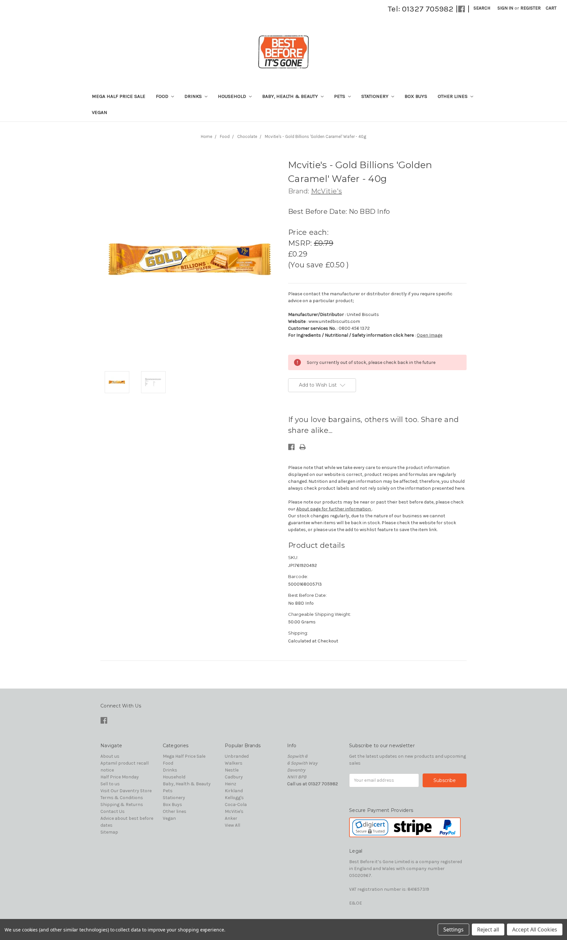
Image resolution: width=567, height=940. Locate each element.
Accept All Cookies (534, 929)
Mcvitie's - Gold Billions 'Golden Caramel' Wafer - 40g (315, 136)
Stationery (375, 96)
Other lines (453, 96)
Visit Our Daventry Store (126, 791)
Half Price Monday (119, 777)
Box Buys (416, 96)
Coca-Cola (236, 804)
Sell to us (110, 784)
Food (163, 96)
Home (206, 136)
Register (530, 8)
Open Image (429, 335)
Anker (231, 818)
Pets (340, 96)
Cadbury (234, 777)
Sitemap (109, 832)
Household (232, 96)
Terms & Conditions (121, 797)
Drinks (193, 96)
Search (481, 8)
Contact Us (112, 811)
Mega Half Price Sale (118, 96)
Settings (453, 929)
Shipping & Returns (121, 804)
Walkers (233, 763)
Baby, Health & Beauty (290, 96)
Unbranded (237, 756)
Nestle (232, 770)
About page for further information (334, 509)
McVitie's (234, 811)
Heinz (230, 784)
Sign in (505, 8)
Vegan (99, 112)
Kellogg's (234, 797)
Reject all (488, 929)
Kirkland (234, 791)
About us (109, 756)
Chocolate (247, 136)
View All (232, 825)
